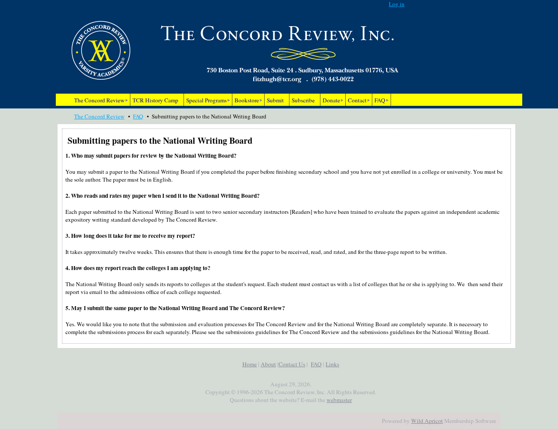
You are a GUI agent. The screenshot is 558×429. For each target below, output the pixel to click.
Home (249, 364)
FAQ (138, 116)
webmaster (339, 400)
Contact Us (292, 364)
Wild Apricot (427, 421)
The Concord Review (99, 116)
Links (332, 364)
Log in (397, 4)
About (268, 364)
